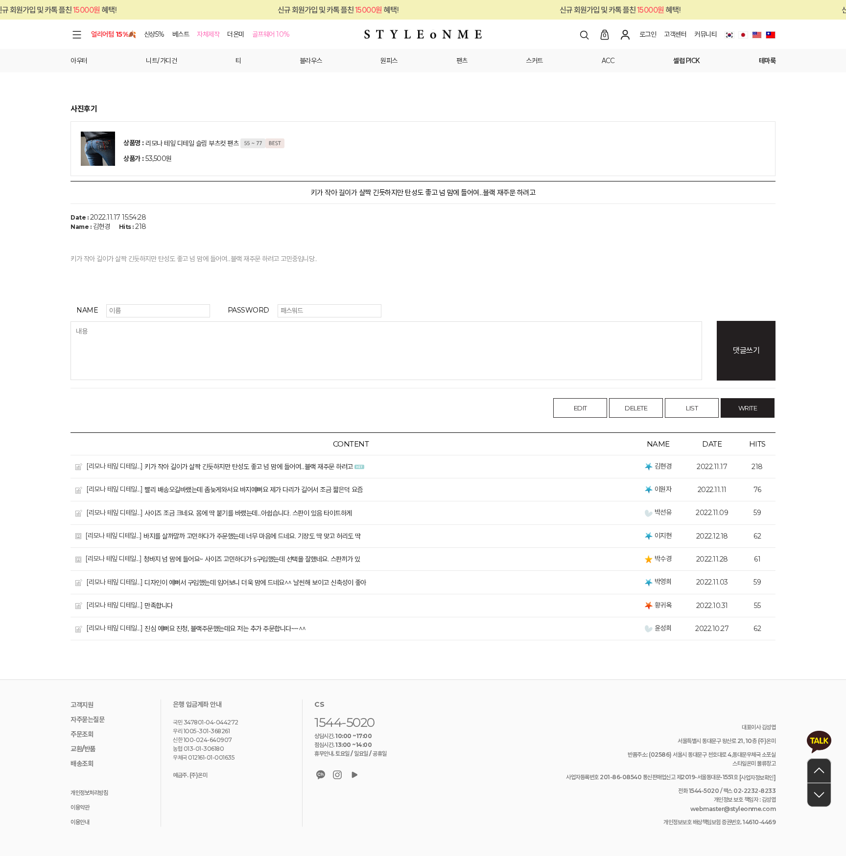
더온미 (235, 34)
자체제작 (208, 34)
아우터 (79, 60)
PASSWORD (248, 310)
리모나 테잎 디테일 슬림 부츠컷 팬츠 (191, 143)
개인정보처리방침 (89, 793)
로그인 (648, 34)
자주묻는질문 (87, 720)
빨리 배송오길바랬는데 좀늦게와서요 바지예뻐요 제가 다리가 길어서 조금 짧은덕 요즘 (253, 490)
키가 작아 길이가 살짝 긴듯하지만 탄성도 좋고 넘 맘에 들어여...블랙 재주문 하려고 (248, 466)
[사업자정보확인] (757, 777)
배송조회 (81, 764)
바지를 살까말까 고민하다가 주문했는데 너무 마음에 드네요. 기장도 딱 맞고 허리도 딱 (252, 536)
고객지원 (81, 705)
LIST (692, 408)
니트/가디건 (161, 60)
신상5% (154, 34)
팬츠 (462, 60)
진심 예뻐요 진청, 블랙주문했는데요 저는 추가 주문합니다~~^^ (225, 629)
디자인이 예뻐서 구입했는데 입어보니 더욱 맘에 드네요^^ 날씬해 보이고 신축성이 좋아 (255, 582)
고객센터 (675, 34)
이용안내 (79, 822)
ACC (608, 60)
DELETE (636, 408)
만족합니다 (158, 605)
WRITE (747, 408)
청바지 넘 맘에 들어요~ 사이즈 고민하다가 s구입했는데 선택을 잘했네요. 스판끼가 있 (251, 559)
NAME (87, 310)
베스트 (180, 34)
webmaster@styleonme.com (733, 808)
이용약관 (79, 807)
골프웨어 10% (271, 34)
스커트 (534, 60)
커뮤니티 (705, 34)
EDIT (580, 408)
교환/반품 (82, 749)
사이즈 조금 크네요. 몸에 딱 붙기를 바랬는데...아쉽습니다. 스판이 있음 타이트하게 (248, 513)
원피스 (389, 60)
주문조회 (81, 734)
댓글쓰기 (746, 350)
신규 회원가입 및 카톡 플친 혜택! (605, 10)
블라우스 (311, 60)
